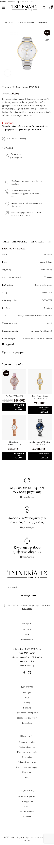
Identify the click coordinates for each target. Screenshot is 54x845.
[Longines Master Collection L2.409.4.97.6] (40, 427)
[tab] (37, 241)
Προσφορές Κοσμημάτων (27, 712)
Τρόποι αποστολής (27, 742)
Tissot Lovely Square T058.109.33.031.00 (40, 397)
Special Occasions (27, 22)
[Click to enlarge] (7, 73)
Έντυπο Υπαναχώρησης (27, 767)
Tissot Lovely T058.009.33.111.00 (14, 443)
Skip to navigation (8, 1)
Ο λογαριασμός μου (27, 796)
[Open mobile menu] (3, 7)
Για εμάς (27, 629)
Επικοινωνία (27, 639)
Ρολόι (27, 697)
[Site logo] (24, 7)
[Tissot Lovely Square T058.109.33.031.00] (40, 381)
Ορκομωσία (42, 22)
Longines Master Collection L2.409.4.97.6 (40, 443)
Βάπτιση (27, 707)
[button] (14, 407)
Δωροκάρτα (27, 722)
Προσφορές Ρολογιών (27, 717)
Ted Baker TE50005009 (14, 396)
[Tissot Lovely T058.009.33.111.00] (14, 427)
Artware (27, 840)
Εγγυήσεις (27, 772)
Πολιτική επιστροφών (27, 752)
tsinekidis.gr (16, 837)
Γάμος (27, 702)
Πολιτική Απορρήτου (27, 762)
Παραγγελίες (27, 801)
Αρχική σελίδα (11, 22)
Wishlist (9, 147)
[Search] (44, 7)
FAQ (27, 777)
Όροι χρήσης (27, 757)
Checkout (27, 816)
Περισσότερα (27, 491)
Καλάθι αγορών (27, 811)
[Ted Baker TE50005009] (14, 381)
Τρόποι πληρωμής (27, 747)
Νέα (27, 634)
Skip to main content (24, 1)
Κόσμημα (27, 692)
